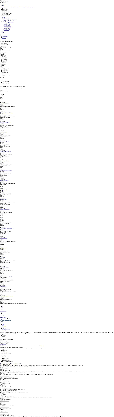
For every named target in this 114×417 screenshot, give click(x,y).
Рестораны (3, 328)
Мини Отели (4, 31)
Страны (3, 324)
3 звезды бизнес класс (5, 83)
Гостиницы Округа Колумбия (8, 22)
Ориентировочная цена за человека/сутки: (3, 400)
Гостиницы (4, 58)
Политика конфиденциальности (5, 363)
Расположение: (3, 394)
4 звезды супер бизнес (5, 81)
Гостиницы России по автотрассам (9, 23)
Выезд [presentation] (1, 47)
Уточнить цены (2, 102)
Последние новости (3, 344)
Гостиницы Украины (7, 24)
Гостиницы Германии (7, 27)
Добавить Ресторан (5, 356)
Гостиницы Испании (7, 28)
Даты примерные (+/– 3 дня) (5, 383)
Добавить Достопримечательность (7, 361)
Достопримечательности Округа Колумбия (10, 19)
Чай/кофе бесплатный (6, 75)
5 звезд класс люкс (5, 79)
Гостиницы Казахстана (7, 26)
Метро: (2, 393)
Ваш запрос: (2, 398)
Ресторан (4, 73)
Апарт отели (5, 60)
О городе (3, 17)
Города (3, 325)
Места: (2, 395)
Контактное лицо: (3, 404)
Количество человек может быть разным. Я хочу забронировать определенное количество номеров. (9, 378)
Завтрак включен (5, 70)
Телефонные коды (5, 330)
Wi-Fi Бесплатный (6, 68)
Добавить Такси (4, 355)
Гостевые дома (5, 61)
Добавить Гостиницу (5, 358)
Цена (1, 48)
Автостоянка (5, 69)
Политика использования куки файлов (16, 363)
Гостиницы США (6, 30)
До (0, 50)
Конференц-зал (5, 72)
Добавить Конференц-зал (6, 360)
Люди (3, 5)
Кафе (4, 71)
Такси (3, 327)
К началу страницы (3, 311)
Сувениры (3, 4)
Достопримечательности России (9, 20)
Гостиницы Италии (7, 29)
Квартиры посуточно (5, 326)
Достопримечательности (6, 329)
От (0, 49)
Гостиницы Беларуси (7, 25)
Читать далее (42, 345)
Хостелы (3, 32)
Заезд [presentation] (1, 46)
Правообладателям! (5, 352)
